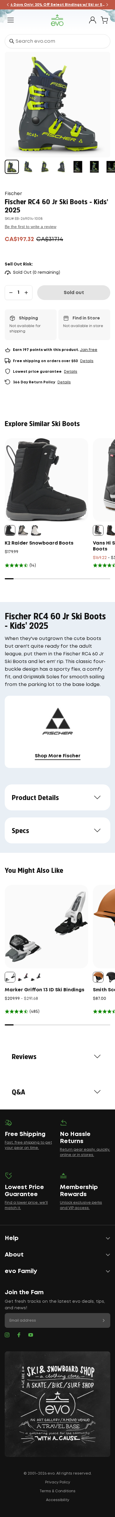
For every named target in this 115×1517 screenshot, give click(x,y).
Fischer (13, 194)
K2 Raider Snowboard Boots (39, 543)
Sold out (74, 293)
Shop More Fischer (57, 756)
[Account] (92, 20)
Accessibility (57, 1500)
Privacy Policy (57, 1482)
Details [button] (86, 361)
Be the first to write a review (30, 226)
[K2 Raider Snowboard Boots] (46, 480)
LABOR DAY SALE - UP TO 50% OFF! (69, 4)
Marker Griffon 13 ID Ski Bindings (44, 990)
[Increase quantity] (26, 292)
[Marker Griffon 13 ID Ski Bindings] (46, 926)
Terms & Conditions (57, 1491)
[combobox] (57, 41)
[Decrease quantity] (11, 292)
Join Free (88, 350)
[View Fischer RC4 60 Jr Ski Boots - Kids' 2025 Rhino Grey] (12, 167)
